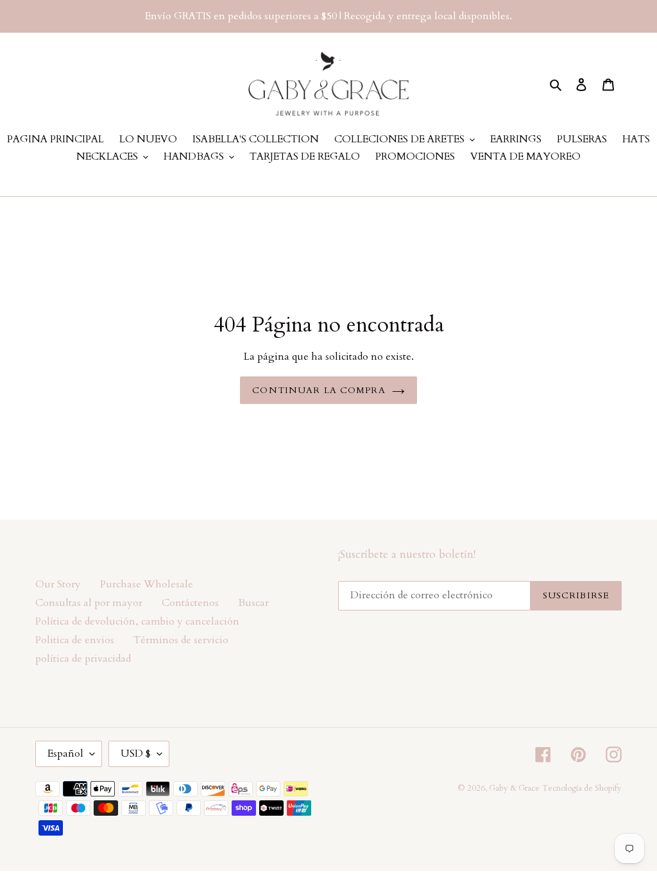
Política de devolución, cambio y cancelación (137, 621)
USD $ (136, 753)
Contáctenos (190, 603)
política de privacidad (83, 659)
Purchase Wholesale (146, 584)
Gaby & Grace (514, 788)
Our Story (58, 584)
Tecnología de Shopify (582, 788)
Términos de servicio (180, 640)
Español (65, 753)
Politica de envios (74, 640)
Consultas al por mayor (88, 603)
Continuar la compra (318, 390)
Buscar (253, 603)
